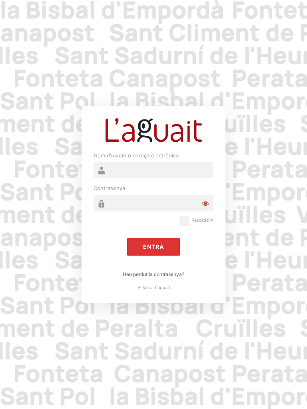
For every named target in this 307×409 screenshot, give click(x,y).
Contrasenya (109, 188)
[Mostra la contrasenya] (205, 203)
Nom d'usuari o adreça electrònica (136, 155)
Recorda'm (202, 220)
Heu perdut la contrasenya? (153, 274)
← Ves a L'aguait (153, 287)
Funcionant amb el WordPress (153, 130)
